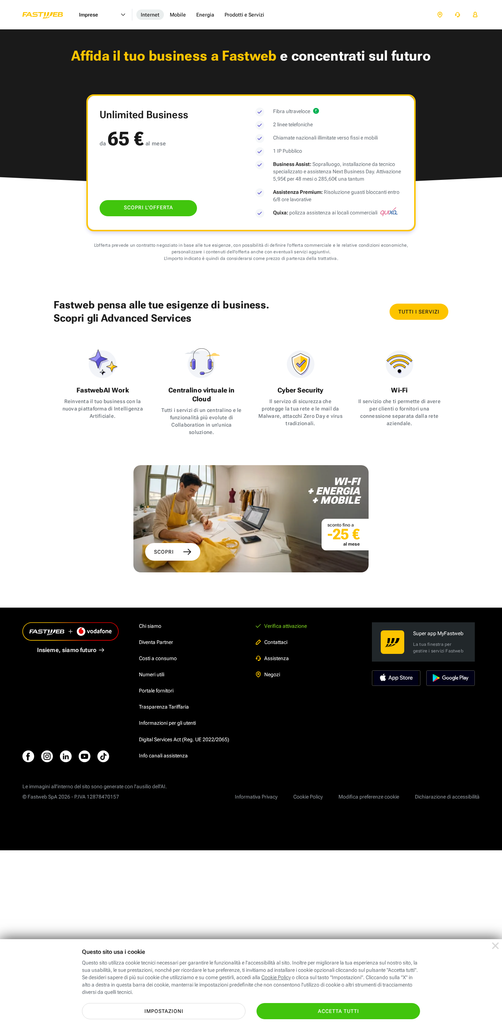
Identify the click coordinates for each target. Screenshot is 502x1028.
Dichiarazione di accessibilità (447, 797)
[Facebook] (28, 756)
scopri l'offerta (148, 207)
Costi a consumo (158, 658)
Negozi (272, 674)
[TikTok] (103, 756)
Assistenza (276, 658)
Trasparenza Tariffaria (164, 707)
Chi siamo (150, 626)
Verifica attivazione (285, 626)
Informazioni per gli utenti (167, 723)
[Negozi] (440, 15)
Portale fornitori (156, 691)
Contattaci (275, 642)
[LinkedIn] (66, 756)
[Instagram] (47, 756)
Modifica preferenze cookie (368, 797)
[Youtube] (84, 756)
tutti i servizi (419, 312)
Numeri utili (151, 674)
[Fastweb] (48, 14)
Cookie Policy (308, 797)
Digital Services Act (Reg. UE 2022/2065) (184, 739)
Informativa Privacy (256, 797)
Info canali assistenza (163, 756)
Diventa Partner (156, 642)
